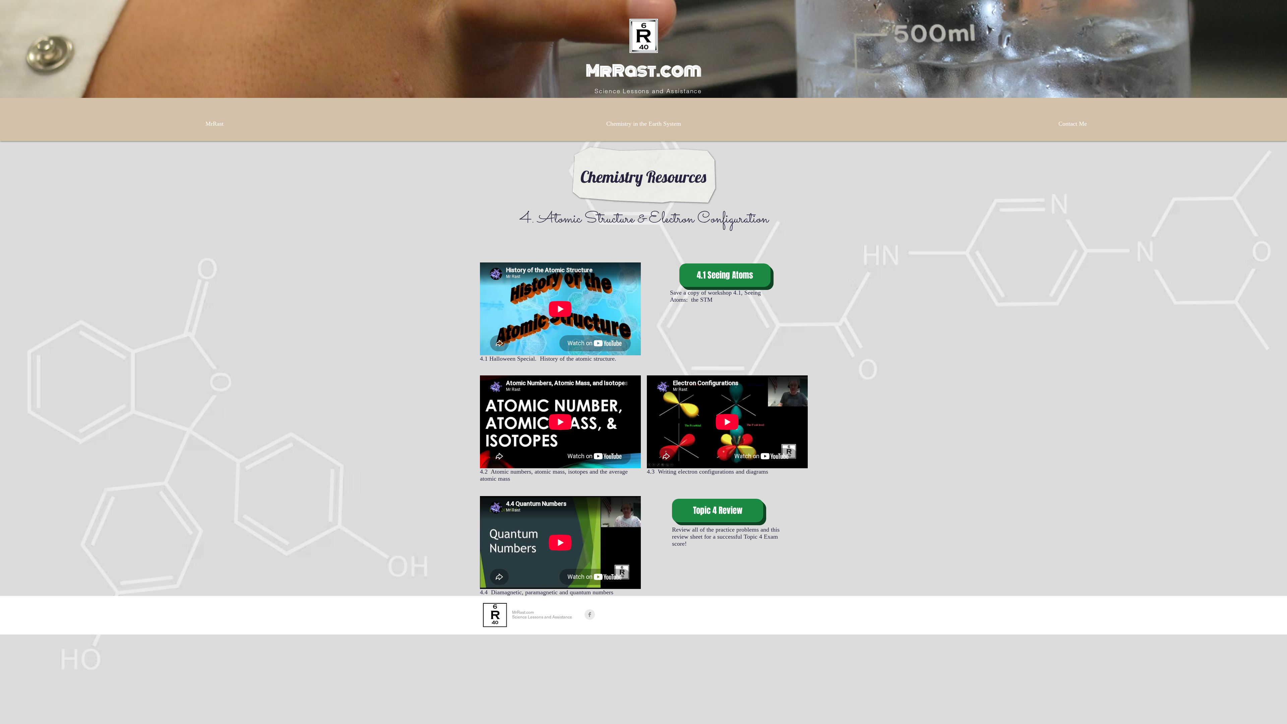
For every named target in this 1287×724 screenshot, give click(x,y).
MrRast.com (643, 70)
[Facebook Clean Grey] (590, 614)
